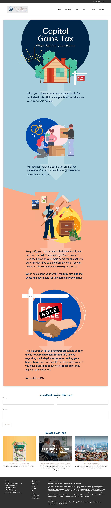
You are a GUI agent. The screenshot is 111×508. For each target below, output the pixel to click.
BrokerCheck (78, 483)
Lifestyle (33, 493)
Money (33, 492)
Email (58, 398)
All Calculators (35, 499)
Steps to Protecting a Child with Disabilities (55, 464)
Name (4, 398)
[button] (68, 9)
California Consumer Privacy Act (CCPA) (92, 494)
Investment (34, 485)
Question (6, 409)
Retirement (34, 483)
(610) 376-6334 (99, 2)
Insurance (34, 488)
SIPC (65, 504)
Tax (32, 490)
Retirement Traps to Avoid (19, 464)
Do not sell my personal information (81, 496)
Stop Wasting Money (91, 464)
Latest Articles (35, 495)
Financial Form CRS (54, 480)
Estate (33, 486)
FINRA (61, 504)
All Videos (34, 497)
